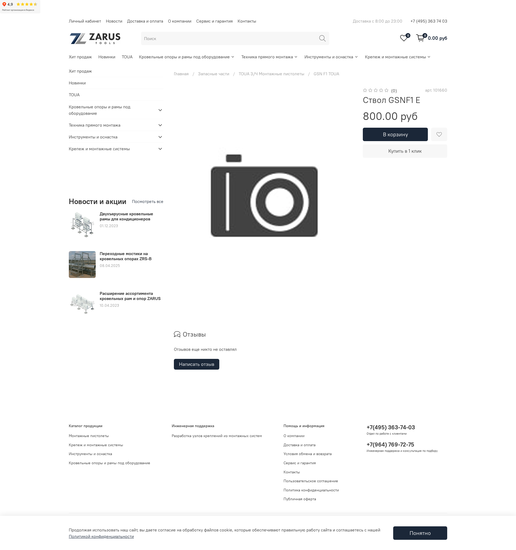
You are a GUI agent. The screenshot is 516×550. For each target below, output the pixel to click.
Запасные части (213, 73)
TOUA (127, 56)
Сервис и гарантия (214, 21)
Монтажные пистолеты (89, 435)
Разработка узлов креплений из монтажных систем (217, 435)
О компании (179, 21)
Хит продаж (80, 56)
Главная (181, 73)
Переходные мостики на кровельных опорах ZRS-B (126, 256)
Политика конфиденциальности (311, 490)
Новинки (106, 56)
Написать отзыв (196, 364)
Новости (114, 21)
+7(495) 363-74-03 (391, 427)
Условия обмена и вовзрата (308, 453)
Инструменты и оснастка (328, 56)
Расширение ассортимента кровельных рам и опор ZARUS (130, 296)
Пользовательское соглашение (311, 480)
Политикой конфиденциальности (101, 536)
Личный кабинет (85, 21)
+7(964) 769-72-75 (390, 444)
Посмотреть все (147, 201)
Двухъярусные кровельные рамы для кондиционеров (126, 216)
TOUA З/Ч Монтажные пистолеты (271, 73)
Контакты (247, 21)
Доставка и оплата (145, 21)
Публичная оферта (300, 499)
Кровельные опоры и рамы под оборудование (184, 56)
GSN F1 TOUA (326, 73)
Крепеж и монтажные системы (395, 56)
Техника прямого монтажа (267, 56)
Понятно (420, 533)
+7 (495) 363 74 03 (428, 21)
